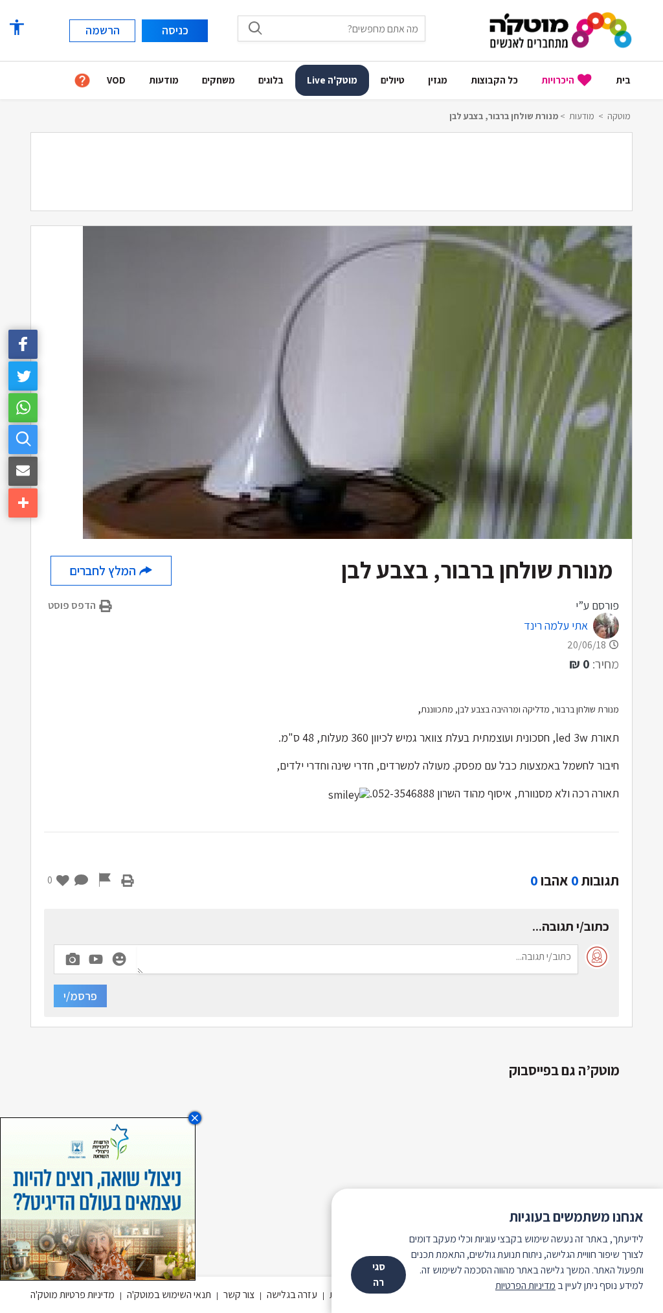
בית (623, 80)
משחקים (218, 80)
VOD (116, 80)
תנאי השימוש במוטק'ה (169, 1294)
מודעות (164, 80)
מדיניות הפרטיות (525, 1285)
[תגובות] (81, 880)
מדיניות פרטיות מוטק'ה (72, 1294)
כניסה (175, 30)
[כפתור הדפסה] (128, 880)
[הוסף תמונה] (72, 956)
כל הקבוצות (494, 80)
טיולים (393, 80)
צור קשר (238, 1294)
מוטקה (619, 116)
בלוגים (271, 80)
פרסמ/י (80, 995)
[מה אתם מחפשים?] (255, 28)
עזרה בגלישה (292, 1294)
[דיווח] (105, 880)
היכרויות (557, 80)
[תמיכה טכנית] (82, 81)
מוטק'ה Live (332, 80)
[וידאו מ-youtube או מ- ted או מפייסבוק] (95, 959)
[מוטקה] (561, 29)
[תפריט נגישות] (16, 27)
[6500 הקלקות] (98, 1198)
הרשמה (102, 30)
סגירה (378, 1274)
